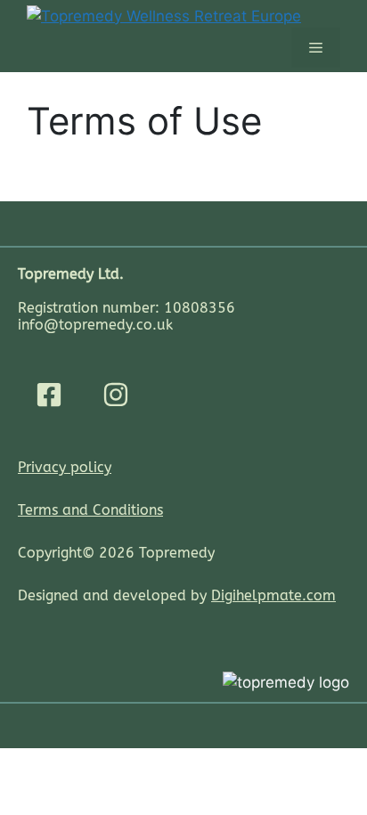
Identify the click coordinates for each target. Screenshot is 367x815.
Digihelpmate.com (273, 595)
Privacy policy (64, 467)
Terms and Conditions (90, 509)
